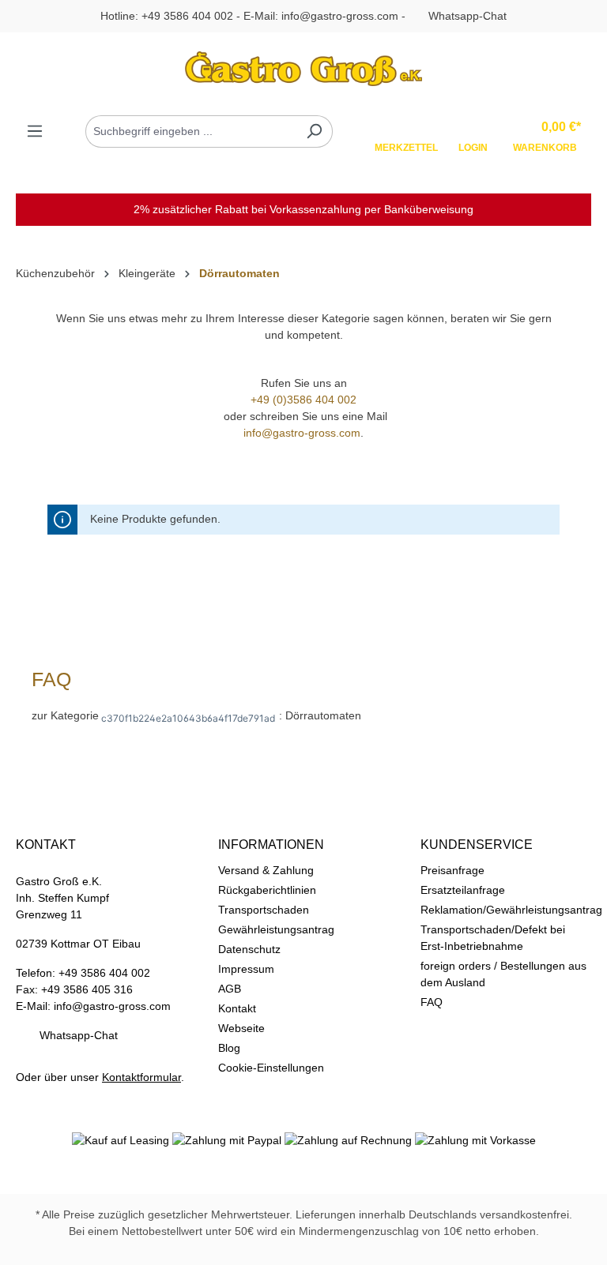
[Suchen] (314, 131)
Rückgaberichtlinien (267, 890)
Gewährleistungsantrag (276, 929)
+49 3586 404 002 (187, 15)
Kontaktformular (141, 1077)
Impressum (246, 969)
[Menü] (35, 131)
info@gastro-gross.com (339, 15)
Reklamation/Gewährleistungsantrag (511, 909)
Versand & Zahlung (266, 870)
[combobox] (190, 131)
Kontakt (237, 1008)
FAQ (431, 1002)
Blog (229, 1048)
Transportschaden (263, 909)
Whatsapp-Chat (467, 15)
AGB (229, 988)
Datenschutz (249, 949)
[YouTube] (338, 1172)
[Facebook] (269, 1172)
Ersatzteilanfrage (462, 890)
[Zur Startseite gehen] (303, 68)
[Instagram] (303, 1172)
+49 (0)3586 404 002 (303, 399)
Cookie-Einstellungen (271, 1067)
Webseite (241, 1028)
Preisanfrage (452, 870)
